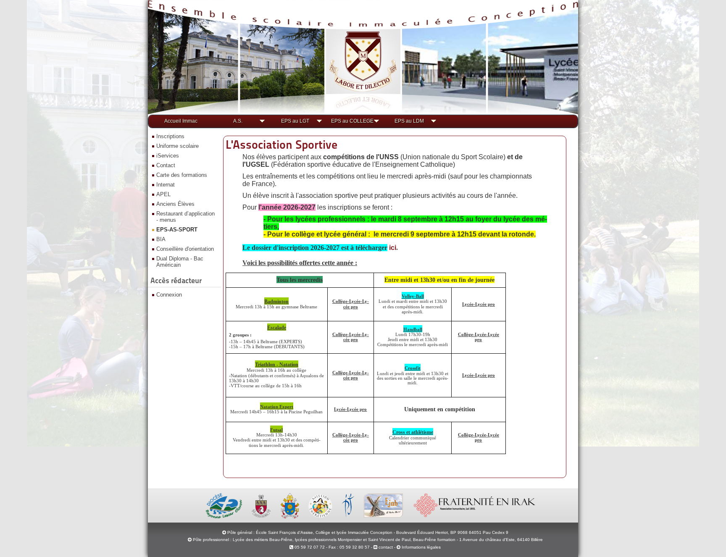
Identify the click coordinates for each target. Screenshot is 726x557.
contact (385, 547)
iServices (167, 155)
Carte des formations (181, 175)
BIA (161, 239)
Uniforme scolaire (177, 146)
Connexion (169, 295)
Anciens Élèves (175, 204)
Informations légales (421, 547)
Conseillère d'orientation (185, 249)
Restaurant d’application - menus (185, 216)
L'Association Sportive (281, 144)
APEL (163, 194)
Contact (165, 165)
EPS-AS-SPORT (176, 229)
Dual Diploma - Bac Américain (179, 261)
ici (392, 247)
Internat (165, 184)
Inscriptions (170, 136)
